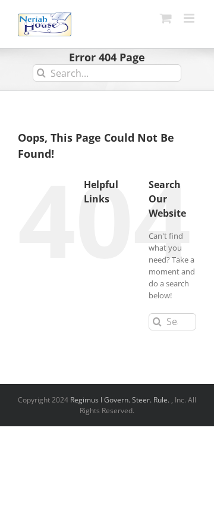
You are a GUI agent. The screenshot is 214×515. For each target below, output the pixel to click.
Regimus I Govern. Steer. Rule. (120, 400)
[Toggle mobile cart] (166, 18)
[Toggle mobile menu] (190, 18)
